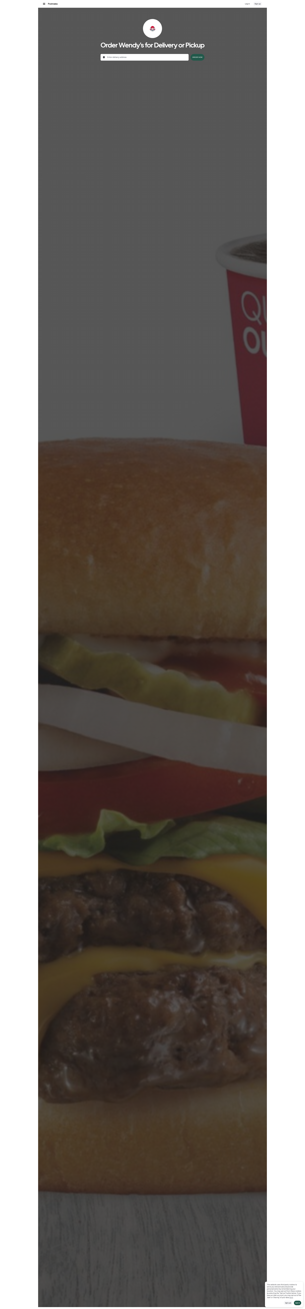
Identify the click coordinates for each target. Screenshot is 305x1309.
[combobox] (146, 57)
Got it (297, 1303)
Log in (247, 4)
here (291, 1297)
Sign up (258, 4)
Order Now (197, 57)
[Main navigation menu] (44, 4)
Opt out (288, 1303)
